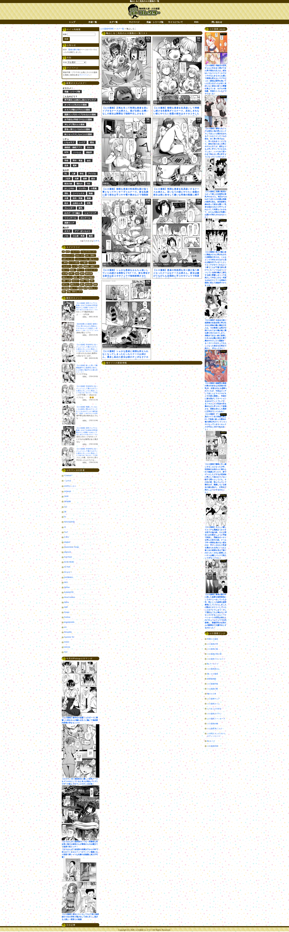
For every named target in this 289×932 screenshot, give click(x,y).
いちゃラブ (69, 142)
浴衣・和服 (77, 198)
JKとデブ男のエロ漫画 (74, 124)
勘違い (73, 270)
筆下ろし (65, 284)
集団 (91, 236)
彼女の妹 (68, 183)
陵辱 (85, 288)
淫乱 (66, 193)
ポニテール (85, 218)
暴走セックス (67, 277)
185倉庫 (67, 501)
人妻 (73, 173)
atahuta (67, 647)
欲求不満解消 (89, 277)
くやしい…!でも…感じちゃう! (87, 259)
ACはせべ (68, 572)
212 (65, 507)
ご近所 (67, 178)
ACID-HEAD (69, 562)
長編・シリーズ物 (154, 22)
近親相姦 (65, 288)
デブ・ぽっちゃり (82, 231)
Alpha (66, 602)
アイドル (92, 173)
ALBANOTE (69, 592)
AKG (66, 582)
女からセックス (91, 270)
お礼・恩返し (90, 255)
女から (90, 147)
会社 (89, 160)
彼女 (93, 178)
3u (65, 517)
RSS (196, 22)
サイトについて (175, 22)
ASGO (66, 642)
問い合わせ (217, 22)
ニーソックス (78, 193)
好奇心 (71, 273)
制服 (91, 193)
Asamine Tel (69, 637)
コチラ (96, 241)
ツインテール (70, 218)
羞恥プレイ (75, 284)
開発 (80, 288)
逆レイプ (74, 288)
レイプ (82, 142)
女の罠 (64, 273)
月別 (65, 62)
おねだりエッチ (68, 255)
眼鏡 (89, 198)
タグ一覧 (113, 22)
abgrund (67, 552)
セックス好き (74, 263)
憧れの (79, 183)
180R (66, 496)
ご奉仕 (64, 263)
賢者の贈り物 (73, 50)
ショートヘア (90, 213)
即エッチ (80, 270)
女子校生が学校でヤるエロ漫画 (78, 119)
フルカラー (66, 266)
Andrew (67, 617)
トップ (72, 22)
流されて (75, 281)
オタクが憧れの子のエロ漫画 (77, 110)
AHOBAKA (68, 577)
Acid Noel (68, 557)
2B (65, 512)
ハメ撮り (84, 263)
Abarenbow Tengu (71, 547)
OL (65, 173)
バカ (66, 236)
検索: (65, 34)
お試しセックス (68, 259)
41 (65, 527)
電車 (75, 165)
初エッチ (65, 270)
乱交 (80, 266)
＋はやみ (67, 481)
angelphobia (69, 622)
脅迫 (92, 142)
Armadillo (68, 632)
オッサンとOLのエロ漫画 (75, 105)
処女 (66, 203)
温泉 (66, 165)
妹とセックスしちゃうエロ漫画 (78, 134)
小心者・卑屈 (78, 236)
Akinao (67, 587)
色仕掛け (88, 284)
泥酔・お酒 (66, 281)
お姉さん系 (77, 203)
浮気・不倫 (85, 281)
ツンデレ (82, 188)
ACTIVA (67, 567)
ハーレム (77, 152)
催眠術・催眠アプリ (73, 147)
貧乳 (80, 208)
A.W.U (66, 537)
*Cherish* (68, 475)
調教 (95, 284)
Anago (66, 612)
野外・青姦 (77, 160)
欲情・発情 (78, 277)
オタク (67, 231)
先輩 (77, 178)
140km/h (67, 491)
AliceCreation (69, 597)
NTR (66, 152)
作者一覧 (93, 22)
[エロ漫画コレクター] (144, 5)
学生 (82, 173)
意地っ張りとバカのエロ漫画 (77, 129)
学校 (66, 160)
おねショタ (80, 255)
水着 (66, 198)
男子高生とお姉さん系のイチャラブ (80, 100)
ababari (67, 542)
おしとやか (69, 188)
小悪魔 (94, 188)
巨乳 (89, 203)
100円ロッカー (70, 486)
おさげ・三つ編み (72, 213)
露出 (64, 292)
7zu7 (66, 532)
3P (63, 252)
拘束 (77, 273)
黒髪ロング (69, 223)
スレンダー (69, 208)
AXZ (65, 652)
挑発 (82, 273)
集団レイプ (93, 288)
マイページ (134, 22)
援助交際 (88, 273)
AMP (66, 607)
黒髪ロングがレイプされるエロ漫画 (80, 114)
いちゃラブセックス (88, 252)
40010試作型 (69, 522)
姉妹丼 (89, 152)
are (65, 627)
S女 (88, 183)
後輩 (85, 178)
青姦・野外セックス (74, 292)
